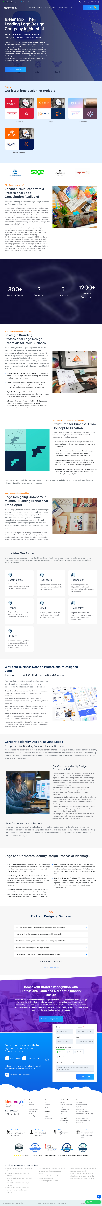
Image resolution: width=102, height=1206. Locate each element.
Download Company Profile (51, 1019)
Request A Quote (65, 1107)
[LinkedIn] (96, 2)
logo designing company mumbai (81, 1173)
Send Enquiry (85, 1076)
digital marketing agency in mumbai (82, 1176)
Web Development (81, 1104)
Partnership (32, 1116)
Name (58, 1027)
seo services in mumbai (46, 1178)
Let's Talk (89, 7)
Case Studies (64, 1123)
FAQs (61, 1113)
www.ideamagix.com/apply (20, 1074)
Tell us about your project (65, 1063)
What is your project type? (65, 1047)
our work (47, 7)
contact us (68, 7)
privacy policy (19, 1203)
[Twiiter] (92, 2)
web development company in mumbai (52, 1168)
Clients (47, 1111)
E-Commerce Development (84, 1116)
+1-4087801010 (15, 1058)
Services (79, 1100)
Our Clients (48, 1113)
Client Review (48, 1118)
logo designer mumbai (78, 1171)
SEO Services (80, 1122)
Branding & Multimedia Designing (85, 1113)
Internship (47, 1104)
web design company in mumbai (18, 1187)
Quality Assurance (34, 1109)
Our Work (63, 1118)
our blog (86, 2)
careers (47, 1100)
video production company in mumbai (83, 1168)
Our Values (32, 1107)
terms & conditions (8, 1203)
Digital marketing (81, 1107)
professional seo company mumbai (50, 1176)
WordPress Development (83, 1120)
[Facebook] (5, 1114)
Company (80, 1027)
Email (78, 1037)
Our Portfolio (64, 1120)
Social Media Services (82, 1118)
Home (30, 1102)
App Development (81, 1109)
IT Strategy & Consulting (83, 1111)
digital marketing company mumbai (82, 1178)
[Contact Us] (80, 2)
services (40, 7)
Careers (60, 7)
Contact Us (64, 1100)
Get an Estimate (15, 69)
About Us (31, 1104)
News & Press (64, 1111)
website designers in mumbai (48, 1181)
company (32, 7)
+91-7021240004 (33, 1058)
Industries (47, 1116)
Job (46, 1102)
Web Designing (80, 1102)
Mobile (58, 1037)
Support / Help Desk (66, 1104)
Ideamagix (10, 7)
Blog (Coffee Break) (66, 1109)
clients (54, 7)
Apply (46, 1107)
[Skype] (15, 1114)
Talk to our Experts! (51, 967)
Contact (62, 1102)
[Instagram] (98, 2)
